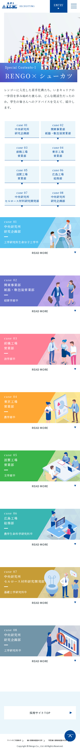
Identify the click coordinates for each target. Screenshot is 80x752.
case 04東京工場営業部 (58, 152)
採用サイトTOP (40, 713)
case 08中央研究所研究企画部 (58, 197)
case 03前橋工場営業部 (22, 152)
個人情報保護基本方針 (35, 740)
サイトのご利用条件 (14, 740)
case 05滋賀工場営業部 (22, 174)
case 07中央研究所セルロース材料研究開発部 (22, 197)
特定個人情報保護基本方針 (57, 740)
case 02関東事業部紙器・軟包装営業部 (58, 129)
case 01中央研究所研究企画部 (22, 129)
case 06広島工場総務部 (58, 174)
